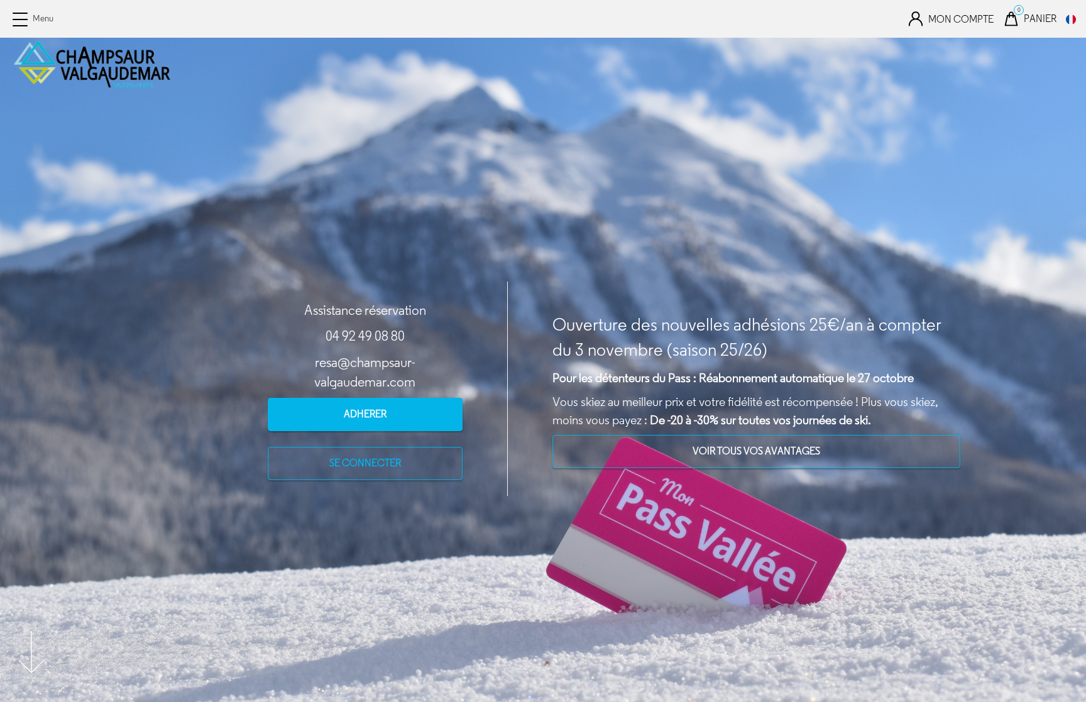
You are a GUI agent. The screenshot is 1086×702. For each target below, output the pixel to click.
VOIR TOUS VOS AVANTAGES (756, 451)
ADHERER (365, 414)
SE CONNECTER (365, 463)
